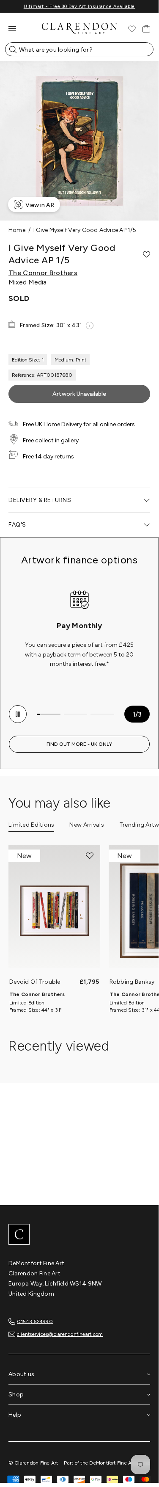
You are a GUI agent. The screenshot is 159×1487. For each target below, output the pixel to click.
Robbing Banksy (132, 981)
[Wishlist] (132, 29)
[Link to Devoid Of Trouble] (54, 911)
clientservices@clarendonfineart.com (60, 1334)
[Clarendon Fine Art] (79, 1235)
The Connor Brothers (42, 273)
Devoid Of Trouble (34, 981)
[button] (146, 254)
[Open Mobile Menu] (12, 28)
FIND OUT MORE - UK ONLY (79, 744)
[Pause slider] (18, 714)
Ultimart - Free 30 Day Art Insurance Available (79, 6)
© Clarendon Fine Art (33, 1463)
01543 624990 (35, 1321)
